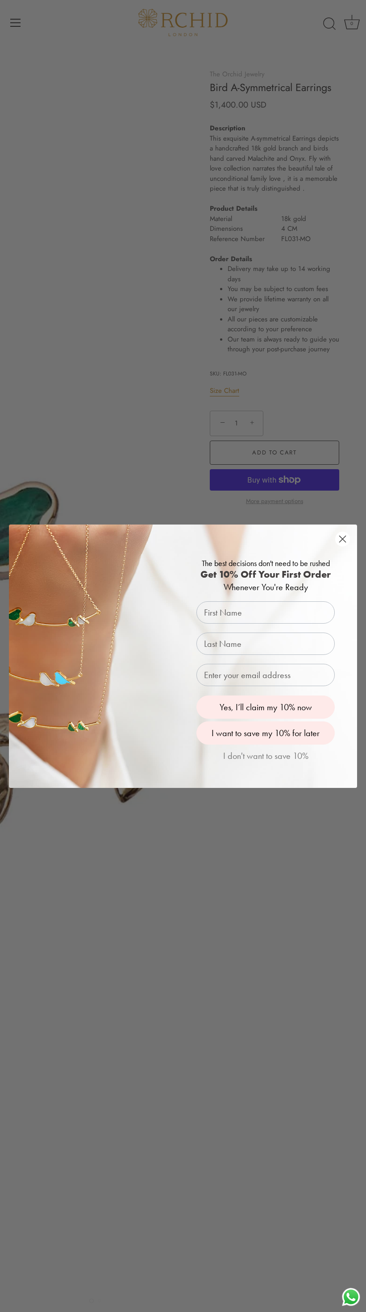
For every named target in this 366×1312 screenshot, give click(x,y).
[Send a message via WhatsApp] (351, 1297)
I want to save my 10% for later (266, 733)
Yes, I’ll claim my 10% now (266, 707)
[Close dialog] (342, 539)
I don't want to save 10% (265, 755)
